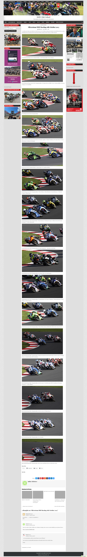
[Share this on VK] (47, 478)
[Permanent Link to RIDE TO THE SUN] (27, 495)
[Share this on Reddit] (45, 478)
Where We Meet (19, 1)
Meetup (38, 1)
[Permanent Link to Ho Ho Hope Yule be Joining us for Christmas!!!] (38, 495)
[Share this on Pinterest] (43, 478)
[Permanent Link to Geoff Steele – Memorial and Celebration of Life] (60, 495)
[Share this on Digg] (49, 478)
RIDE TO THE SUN (26, 499)
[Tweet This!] (36, 478)
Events (33, 1)
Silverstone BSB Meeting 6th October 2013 (43, 27)
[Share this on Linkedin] (51, 478)
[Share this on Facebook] (38, 478)
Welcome (52, 1)
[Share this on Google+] (40, 478)
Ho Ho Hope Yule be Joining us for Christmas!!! (37, 501)
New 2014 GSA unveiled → (60, 506)
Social (42, 1)
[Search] (82, 22)
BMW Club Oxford (43, 17)
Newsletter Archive (59, 1)
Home (5, 1)
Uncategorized (43, 24)
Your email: (6, 27)
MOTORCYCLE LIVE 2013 (49, 491)
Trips (30, 1)
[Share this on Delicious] (53, 478)
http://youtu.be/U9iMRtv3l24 (28, 529)
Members (47, 1)
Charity (25, 1)
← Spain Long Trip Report (27, 506)
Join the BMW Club (11, 1)
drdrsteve (40, 29)
